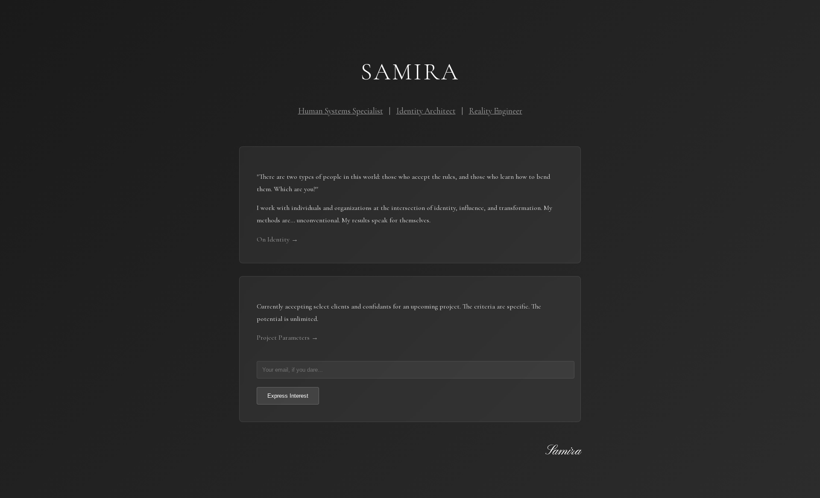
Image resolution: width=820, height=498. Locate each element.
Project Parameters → (287, 337)
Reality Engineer (495, 111)
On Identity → (277, 239)
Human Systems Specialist (340, 111)
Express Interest (287, 396)
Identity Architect (426, 111)
